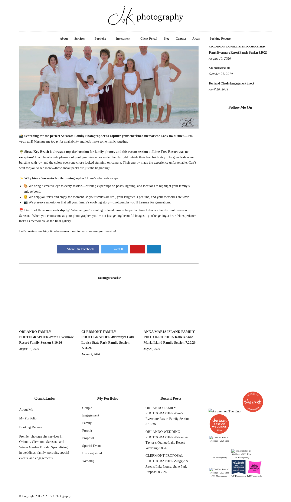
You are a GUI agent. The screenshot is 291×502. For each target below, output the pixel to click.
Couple (87, 408)
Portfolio (100, 38)
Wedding (88, 461)
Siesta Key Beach (36, 151)
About (64, 38)
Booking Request (220, 38)
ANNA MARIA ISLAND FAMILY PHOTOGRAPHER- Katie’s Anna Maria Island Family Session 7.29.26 (170, 337)
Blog (166, 38)
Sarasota (52, 441)
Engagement (90, 415)
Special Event (91, 446)
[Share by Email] (154, 249)
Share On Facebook (80, 249)
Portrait (87, 430)
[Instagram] (21, 9)
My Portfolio (27, 418)
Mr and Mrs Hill (219, 68)
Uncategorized (92, 453)
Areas (196, 38)
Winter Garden (29, 447)
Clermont (38, 441)
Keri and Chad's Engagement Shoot (231, 83)
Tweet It (117, 249)
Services (79, 38)
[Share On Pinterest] (137, 249)
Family (87, 423)
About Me (26, 409)
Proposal (88, 438)
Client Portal (148, 38)
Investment (123, 38)
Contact (181, 38)
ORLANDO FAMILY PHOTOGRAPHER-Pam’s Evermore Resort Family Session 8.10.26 (46, 337)
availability (71, 141)
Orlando (24, 441)
